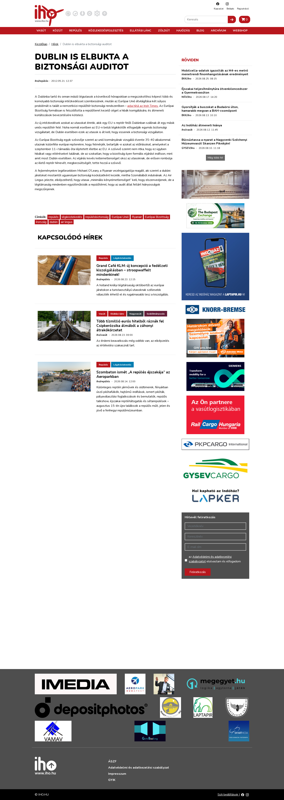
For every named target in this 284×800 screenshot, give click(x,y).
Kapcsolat (219, 8)
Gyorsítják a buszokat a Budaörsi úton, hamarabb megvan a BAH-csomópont (210, 109)
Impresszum (117, 774)
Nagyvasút (135, 313)
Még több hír (215, 157)
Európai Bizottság (157, 217)
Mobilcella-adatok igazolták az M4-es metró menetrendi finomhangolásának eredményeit (215, 72)
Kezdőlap (41, 44)
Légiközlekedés (122, 258)
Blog (200, 30)
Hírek (55, 44)
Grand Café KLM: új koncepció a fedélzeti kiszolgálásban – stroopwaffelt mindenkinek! (132, 270)
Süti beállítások (228, 794)
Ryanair (137, 217)
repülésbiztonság (96, 217)
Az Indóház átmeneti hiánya (202, 125)
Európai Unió (120, 217)
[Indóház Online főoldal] (104, 13)
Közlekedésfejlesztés (105, 30)
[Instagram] (226, 3)
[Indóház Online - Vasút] (68, 13)
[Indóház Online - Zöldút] (89, 13)
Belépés (230, 8)
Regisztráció (243, 8)
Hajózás (183, 30)
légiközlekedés (72, 217)
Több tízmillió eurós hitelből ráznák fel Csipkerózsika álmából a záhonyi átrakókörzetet (130, 326)
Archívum (218, 30)
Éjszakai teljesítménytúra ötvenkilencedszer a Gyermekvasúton (214, 91)
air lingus (66, 222)
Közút (58, 30)
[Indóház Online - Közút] (75, 13)
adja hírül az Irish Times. (142, 106)
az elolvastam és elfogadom (215, 559)
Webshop (240, 30)
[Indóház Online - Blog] (82, 13)
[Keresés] (232, 19)
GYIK (111, 780)
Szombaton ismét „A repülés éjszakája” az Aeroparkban (133, 374)
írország (41, 222)
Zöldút (164, 30)
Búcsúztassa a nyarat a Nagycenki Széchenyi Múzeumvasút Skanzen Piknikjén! (214, 142)
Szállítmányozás (156, 313)
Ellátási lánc (140, 30)
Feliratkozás (198, 572)
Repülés (75, 30)
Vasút (41, 30)
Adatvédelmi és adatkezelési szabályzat (138, 767)
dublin (54, 222)
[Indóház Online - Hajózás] (97, 13)
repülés (53, 217)
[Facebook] (216, 3)
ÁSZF (112, 761)
